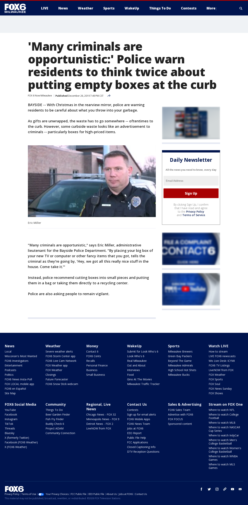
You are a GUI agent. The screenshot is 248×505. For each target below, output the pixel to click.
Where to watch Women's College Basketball (225, 449)
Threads (10, 428)
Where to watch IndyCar (224, 435)
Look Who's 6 (135, 356)
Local (8, 351)
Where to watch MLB (222, 422)
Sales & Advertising (185, 404)
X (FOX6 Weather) (16, 447)
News (9, 346)
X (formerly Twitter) (17, 437)
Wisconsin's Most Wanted (21, 356)
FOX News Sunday (220, 388)
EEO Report (134, 433)
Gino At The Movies (139, 379)
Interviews (133, 370)
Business (91, 370)
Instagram (11, 419)
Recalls (90, 361)
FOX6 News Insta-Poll (18, 379)
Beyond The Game (180, 361)
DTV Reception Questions (143, 451)
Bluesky (9, 433)
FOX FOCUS (175, 419)
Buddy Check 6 (55, 424)
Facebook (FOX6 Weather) (21, 442)
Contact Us (137, 404)
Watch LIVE (218, 346)
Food (130, 374)
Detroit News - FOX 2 (99, 424)
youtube (232, 489)
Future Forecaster (57, 379)
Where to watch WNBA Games (223, 458)
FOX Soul (214, 384)
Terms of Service (193, 215)
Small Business (95, 374)
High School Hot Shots (182, 370)
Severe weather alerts (59, 351)
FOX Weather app (57, 365)
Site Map (10, 393)
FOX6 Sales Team (179, 410)
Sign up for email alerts (141, 414)
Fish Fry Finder (55, 419)
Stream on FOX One (226, 404)
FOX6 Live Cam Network (61, 361)
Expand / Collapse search (241, 8)
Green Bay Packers (180, 356)
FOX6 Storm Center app (60, 356)
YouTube (10, 410)
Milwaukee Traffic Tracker (143, 384)
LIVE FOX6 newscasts (222, 356)
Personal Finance (97, 365)
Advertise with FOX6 (180, 414)
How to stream (218, 351)
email (240, 489)
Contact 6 (92, 351)
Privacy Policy (195, 211)
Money (92, 346)
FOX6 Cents (93, 356)
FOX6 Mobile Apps (138, 419)
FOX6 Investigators (16, 361)
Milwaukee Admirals (180, 365)
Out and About (136, 365)
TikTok (9, 424)
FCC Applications (137, 442)
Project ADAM (55, 428)
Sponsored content (180, 424)
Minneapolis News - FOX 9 (102, 419)
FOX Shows (216, 393)
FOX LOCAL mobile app (19, 384)
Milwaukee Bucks (179, 374)
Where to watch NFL (222, 410)
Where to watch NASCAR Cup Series (224, 429)
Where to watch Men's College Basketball (223, 441)
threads (225, 489)
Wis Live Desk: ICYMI (222, 361)
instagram (217, 489)
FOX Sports (216, 379)
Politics (9, 374)
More (211, 8)
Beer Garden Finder (58, 414)
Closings (51, 374)
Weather (53, 346)
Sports (173, 346)
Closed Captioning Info (141, 447)
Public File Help (136, 437)
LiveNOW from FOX (221, 370)
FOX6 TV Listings (219, 365)
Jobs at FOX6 (135, 428)
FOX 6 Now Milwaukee (40, 95)
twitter (209, 489)
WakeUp (134, 346)
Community (56, 404)
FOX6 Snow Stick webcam (62, 384)
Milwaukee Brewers (180, 351)
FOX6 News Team (138, 424)
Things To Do (54, 410)
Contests (132, 410)
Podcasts (10, 370)
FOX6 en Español (15, 388)
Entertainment (13, 365)
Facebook (11, 414)
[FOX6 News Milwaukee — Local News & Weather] (17, 8)
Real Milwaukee (137, 361)
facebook (201, 489)
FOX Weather (54, 370)
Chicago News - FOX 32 (101, 414)
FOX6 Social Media (20, 404)
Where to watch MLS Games (222, 466)
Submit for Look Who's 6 (142, 351)
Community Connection (60, 433)
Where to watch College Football (224, 416)
